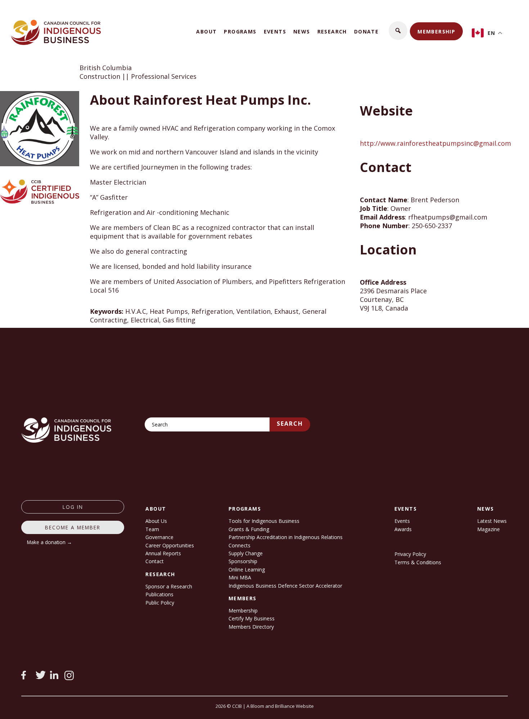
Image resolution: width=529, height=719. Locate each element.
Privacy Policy (410, 554)
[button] (398, 30)
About (206, 31)
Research (332, 31)
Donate (366, 31)
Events (275, 31)
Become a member (72, 527)
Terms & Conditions (417, 562)
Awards (403, 529)
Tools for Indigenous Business (264, 520)
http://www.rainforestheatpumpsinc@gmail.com (435, 143)
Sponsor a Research (168, 586)
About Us (156, 520)
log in (73, 506)
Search (290, 424)
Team (152, 529)
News (301, 31)
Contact (154, 561)
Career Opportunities (169, 545)
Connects (239, 545)
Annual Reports (163, 553)
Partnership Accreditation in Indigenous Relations (286, 537)
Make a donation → (49, 542)
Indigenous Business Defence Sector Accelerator (285, 585)
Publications (159, 594)
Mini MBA (240, 577)
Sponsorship (243, 561)
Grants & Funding (249, 529)
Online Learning (247, 569)
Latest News (492, 520)
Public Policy (159, 602)
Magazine (488, 529)
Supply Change (246, 553)
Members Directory (251, 626)
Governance (159, 537)
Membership (436, 31)
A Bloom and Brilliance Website (280, 706)
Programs (240, 31)
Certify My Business (252, 618)
